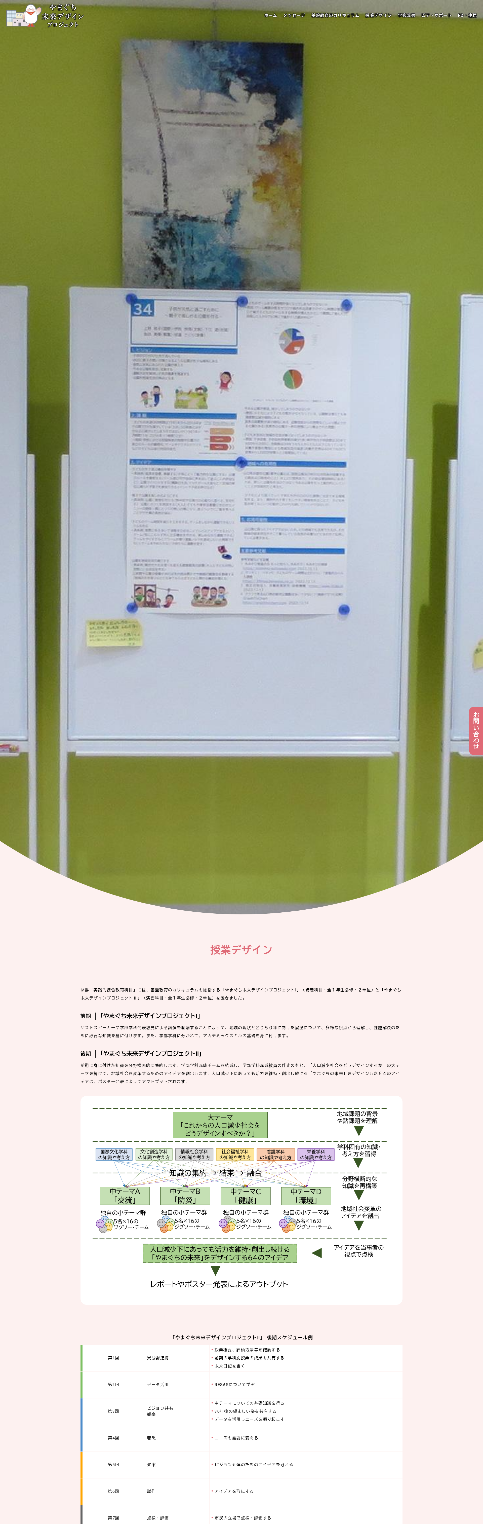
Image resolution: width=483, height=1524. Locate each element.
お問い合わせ (475, 731)
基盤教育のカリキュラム (335, 15)
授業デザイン (379, 15)
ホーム (270, 15)
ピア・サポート (436, 15)
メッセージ (294, 15)
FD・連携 (467, 15)
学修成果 (407, 15)
